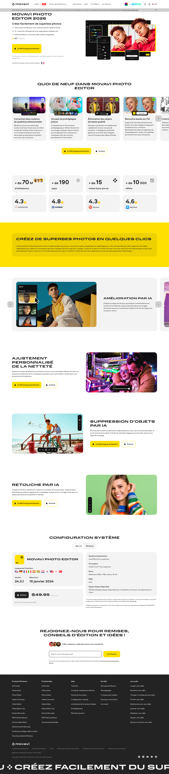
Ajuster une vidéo (137, 717)
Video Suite (16, 690)
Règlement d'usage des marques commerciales (26, 752)
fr (156, 4)
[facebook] (139, 757)
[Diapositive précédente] (10, 304)
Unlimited (16, 686)
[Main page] (20, 4)
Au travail (104, 704)
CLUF (51, 749)
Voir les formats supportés (25, 602)
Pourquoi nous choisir (109, 699)
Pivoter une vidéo (137, 699)
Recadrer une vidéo (137, 690)
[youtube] (147, 757)
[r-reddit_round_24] (156, 757)
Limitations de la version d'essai (83, 704)
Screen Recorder (18, 713)
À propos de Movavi (108, 686)
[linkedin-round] (152, 757)
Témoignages (106, 690)
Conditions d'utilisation (39, 749)
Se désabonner (77, 708)
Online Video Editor (19, 722)
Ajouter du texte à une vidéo (141, 722)
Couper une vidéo (137, 686)
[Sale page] (133, 4)
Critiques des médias (109, 695)
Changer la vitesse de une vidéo (142, 695)
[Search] (145, 4)
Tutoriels (74, 686)
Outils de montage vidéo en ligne (24, 731)
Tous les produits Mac (50, 722)
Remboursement (77, 713)
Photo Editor (17, 695)
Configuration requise (79, 699)
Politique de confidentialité (130, 10)
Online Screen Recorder (21, 727)
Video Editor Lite (18, 708)
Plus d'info (133, 601)
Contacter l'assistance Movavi (83, 690)
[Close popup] (156, 10)
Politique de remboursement (117, 749)
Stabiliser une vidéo (138, 713)
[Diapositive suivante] (158, 118)
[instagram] (143, 757)
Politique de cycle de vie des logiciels (68, 749)
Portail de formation (79, 695)
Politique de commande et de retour (94, 749)
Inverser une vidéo (137, 708)
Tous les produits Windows (22, 736)
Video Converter (18, 699)
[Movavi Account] (149, 4)
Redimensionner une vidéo (140, 704)
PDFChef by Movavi (19, 717)
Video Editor (16, 704)
